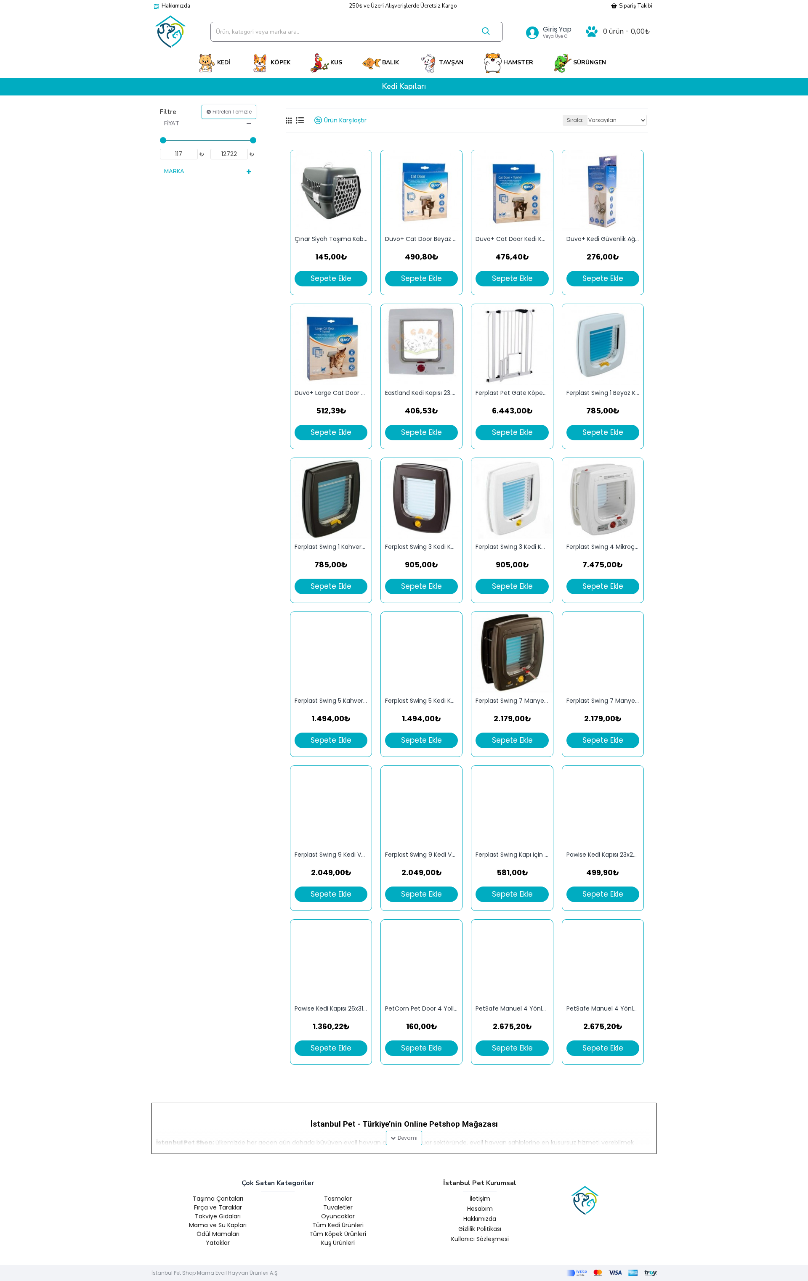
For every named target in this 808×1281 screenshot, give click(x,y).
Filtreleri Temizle (232, 111)
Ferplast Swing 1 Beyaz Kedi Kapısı (602, 393)
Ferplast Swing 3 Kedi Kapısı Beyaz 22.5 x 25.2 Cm (512, 547)
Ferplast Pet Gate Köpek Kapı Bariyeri (512, 393)
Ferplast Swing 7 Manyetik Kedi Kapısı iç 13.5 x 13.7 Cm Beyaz (602, 700)
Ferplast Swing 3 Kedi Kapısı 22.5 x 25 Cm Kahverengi (421, 547)
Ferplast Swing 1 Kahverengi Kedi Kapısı (331, 547)
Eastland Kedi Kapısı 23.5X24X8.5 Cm (421, 393)
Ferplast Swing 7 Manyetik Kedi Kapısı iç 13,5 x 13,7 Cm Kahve (512, 700)
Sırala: (575, 120)
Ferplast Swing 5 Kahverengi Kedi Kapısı (331, 700)
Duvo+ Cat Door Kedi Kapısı (512, 239)
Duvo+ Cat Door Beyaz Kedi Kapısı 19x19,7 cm (421, 239)
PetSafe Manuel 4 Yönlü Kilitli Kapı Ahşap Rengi (512, 1008)
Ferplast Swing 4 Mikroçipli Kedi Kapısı (602, 547)
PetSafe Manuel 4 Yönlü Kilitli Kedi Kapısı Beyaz (602, 1008)
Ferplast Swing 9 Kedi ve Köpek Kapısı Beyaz (331, 854)
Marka (174, 171)
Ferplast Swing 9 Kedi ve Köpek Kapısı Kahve (421, 854)
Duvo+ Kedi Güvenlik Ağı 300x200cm (602, 239)
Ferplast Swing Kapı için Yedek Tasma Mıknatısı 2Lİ (512, 854)
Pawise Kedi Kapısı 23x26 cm (602, 854)
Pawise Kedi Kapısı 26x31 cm (331, 1008)
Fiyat (171, 123)
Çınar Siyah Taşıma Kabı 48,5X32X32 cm (331, 239)
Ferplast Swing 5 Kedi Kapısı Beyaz (421, 700)
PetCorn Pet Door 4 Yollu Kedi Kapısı (421, 1008)
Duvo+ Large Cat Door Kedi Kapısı (331, 393)
